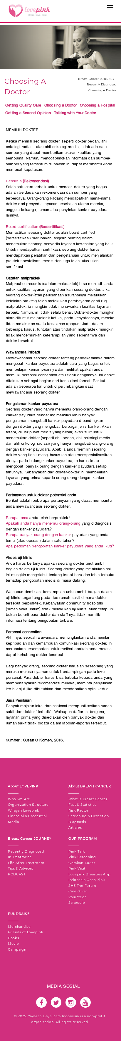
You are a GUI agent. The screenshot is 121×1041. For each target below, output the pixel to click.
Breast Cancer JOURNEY (29, 838)
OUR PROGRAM (82, 838)
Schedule (76, 903)
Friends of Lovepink (25, 932)
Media (13, 822)
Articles (75, 827)
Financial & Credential (27, 816)
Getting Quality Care (23, 105)
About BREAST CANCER (89, 786)
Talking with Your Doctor (75, 113)
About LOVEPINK (23, 786)
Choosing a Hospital (97, 105)
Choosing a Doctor (60, 105)
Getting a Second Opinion (28, 113)
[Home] (29, 10)
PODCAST (17, 874)
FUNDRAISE (18, 914)
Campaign (17, 949)
